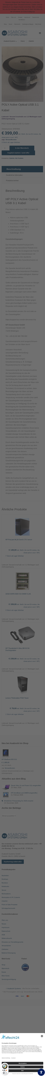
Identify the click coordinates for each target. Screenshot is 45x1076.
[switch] (5, 1073)
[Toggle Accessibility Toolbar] (41, 1072)
